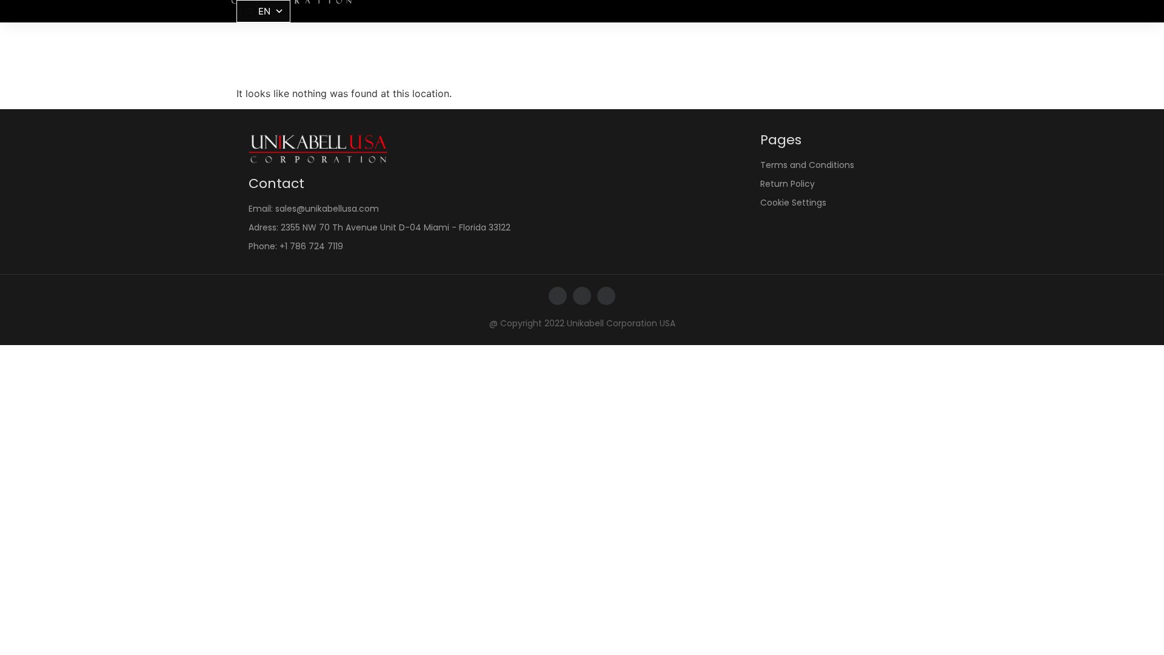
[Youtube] (606, 296)
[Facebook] (558, 296)
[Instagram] (582, 296)
